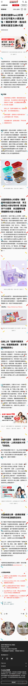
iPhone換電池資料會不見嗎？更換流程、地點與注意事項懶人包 (14, 587)
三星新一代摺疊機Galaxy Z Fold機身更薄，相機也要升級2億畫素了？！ (15, 596)
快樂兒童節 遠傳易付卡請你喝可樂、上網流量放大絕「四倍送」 (15, 116)
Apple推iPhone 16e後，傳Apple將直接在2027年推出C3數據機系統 (15, 591)
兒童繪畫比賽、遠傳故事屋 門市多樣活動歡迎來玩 (15, 122)
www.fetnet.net (17, 565)
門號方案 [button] (3, 663)
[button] (2, 658)
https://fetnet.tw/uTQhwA (15, 307)
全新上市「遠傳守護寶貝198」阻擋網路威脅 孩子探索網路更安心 (15, 110)
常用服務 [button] (3, 666)
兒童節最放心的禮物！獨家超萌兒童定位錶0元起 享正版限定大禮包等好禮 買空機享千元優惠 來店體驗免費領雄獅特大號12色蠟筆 (15, 101)
